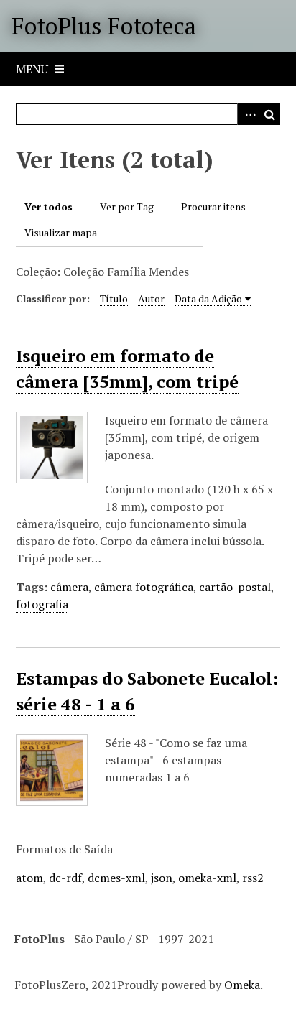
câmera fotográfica (143, 587)
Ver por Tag (127, 206)
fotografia (42, 604)
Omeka (242, 985)
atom (29, 878)
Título (114, 298)
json (161, 878)
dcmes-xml (116, 878)
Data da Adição (208, 298)
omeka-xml (207, 878)
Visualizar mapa (60, 232)
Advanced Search (248, 114)
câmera (69, 587)
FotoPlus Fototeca (103, 26)
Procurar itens (213, 206)
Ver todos (48, 206)
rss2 (253, 878)
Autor (151, 298)
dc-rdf (65, 878)
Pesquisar (269, 114)
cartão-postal (235, 587)
